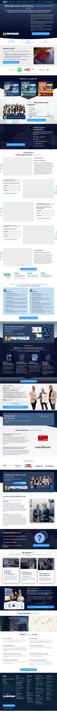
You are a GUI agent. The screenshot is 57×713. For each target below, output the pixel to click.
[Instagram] (6, 693)
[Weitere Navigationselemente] (36, 2)
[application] (42, 623)
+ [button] (29, 616)
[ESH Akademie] (8, 400)
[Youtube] (8, 693)
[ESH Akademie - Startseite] (5, 2)
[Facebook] (3, 693)
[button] (42, 623)
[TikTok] (10, 693)
